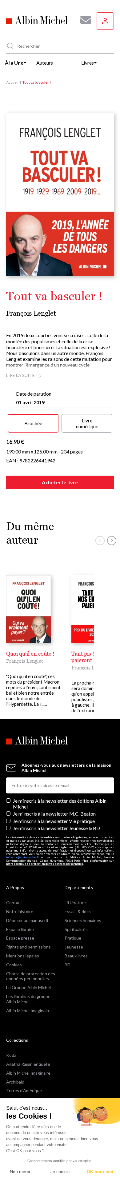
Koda (11, 1055)
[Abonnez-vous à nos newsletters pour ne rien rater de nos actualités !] (83, 20)
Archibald (15, 1081)
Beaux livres (76, 955)
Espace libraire (20, 929)
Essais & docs (78, 911)
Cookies (14, 964)
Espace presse (20, 937)
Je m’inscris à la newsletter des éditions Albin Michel (59, 803)
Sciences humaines (83, 920)
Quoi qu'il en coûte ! (30, 653)
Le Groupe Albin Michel (28, 987)
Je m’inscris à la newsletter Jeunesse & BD (56, 828)
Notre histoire (19, 911)
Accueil (12, 82)
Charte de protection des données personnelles (30, 976)
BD (67, 964)
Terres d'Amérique (24, 1090)
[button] (100, 540)
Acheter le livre (60, 482)
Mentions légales (22, 955)
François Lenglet (31, 313)
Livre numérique (87, 423)
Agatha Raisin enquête (28, 1064)
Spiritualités (76, 929)
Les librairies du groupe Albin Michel (28, 999)
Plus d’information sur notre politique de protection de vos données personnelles (60, 862)
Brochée (33, 423)
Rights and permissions (28, 946)
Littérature (75, 902)
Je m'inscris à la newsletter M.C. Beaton (54, 814)
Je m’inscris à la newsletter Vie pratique (54, 821)
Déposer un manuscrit (27, 920)
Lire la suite (20, 375)
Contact (14, 902)
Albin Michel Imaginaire (28, 1010)
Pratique (73, 937)
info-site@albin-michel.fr (22, 857)
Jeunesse (74, 946)
